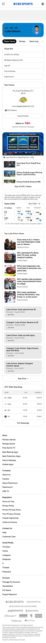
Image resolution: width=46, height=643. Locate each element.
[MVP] (38, 615)
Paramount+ (7, 487)
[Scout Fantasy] (16, 620)
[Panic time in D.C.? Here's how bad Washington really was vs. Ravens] (10, 244)
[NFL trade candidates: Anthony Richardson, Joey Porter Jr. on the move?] (10, 297)
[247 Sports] (15, 610)
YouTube (6, 547)
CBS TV (5, 491)
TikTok (5, 551)
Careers (5, 479)
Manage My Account (11, 582)
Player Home (9, 41)
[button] (3, 4)
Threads (5, 567)
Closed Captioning (10, 518)
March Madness (9, 460)
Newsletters (7, 586)
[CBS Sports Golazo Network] (23, 606)
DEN (9, 398)
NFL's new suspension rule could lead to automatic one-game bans (29, 268)
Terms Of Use (8, 501)
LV (9, 417)
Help (4, 532)
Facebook (6, 559)
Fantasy (22, 41)
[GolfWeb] (30, 620)
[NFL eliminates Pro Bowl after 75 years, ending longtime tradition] (10, 257)
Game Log (33, 41)
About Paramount (9, 483)
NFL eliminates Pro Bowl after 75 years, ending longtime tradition (27, 255)
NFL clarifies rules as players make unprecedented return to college (29, 281)
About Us (6, 474)
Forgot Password (9, 594)
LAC (9, 404)
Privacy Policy (8, 506)
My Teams (6, 590)
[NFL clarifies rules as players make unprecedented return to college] (10, 283)
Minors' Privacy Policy (11, 510)
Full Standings (23, 423)
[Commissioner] (25, 615)
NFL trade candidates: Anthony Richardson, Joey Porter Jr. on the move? (28, 294)
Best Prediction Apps (11, 456)
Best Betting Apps (10, 452)
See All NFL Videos (23, 186)
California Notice (9, 522)
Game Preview (23, 116)
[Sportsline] (32, 610)
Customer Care (8, 536)
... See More (10, 315)
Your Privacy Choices (11, 514)
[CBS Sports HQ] (33, 601)
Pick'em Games (8, 439)
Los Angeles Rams (20, 106)
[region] (23, 143)
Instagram (6, 555)
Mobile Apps (7, 464)
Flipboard (6, 572)
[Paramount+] (10, 615)
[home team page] (23, 100)
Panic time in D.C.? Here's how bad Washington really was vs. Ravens (28, 242)
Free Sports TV (8, 448)
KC (9, 410)
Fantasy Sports (8, 444)
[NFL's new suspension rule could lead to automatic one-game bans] (10, 270)
